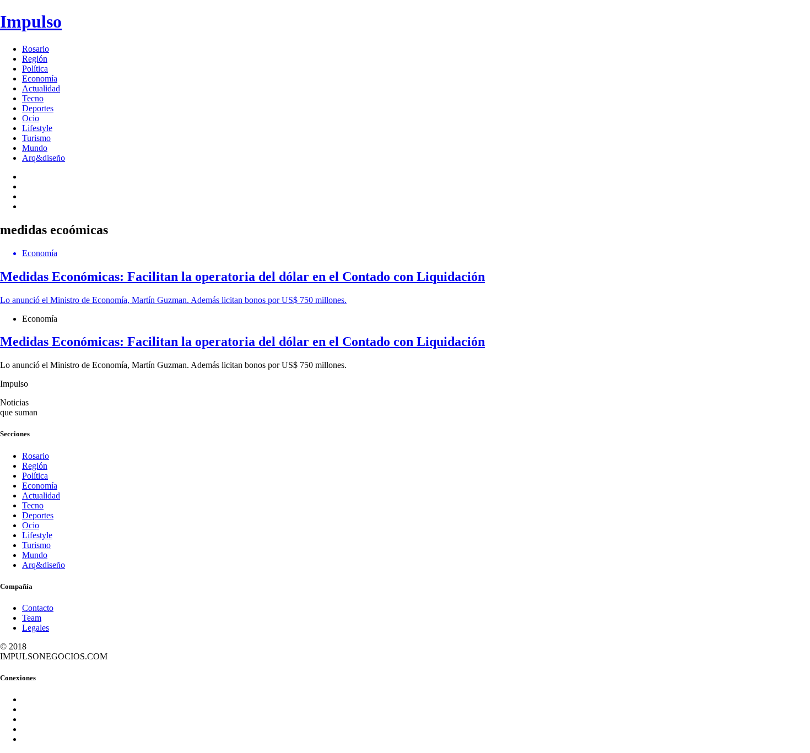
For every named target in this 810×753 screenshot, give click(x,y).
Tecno (33, 98)
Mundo (34, 148)
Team (31, 617)
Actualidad (41, 88)
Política (35, 68)
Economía (39, 78)
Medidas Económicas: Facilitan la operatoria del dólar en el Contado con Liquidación (242, 341)
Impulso (31, 21)
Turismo (36, 138)
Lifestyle (37, 128)
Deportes (37, 108)
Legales (35, 627)
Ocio (30, 118)
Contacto (37, 608)
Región (34, 58)
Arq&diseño (43, 157)
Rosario (35, 48)
